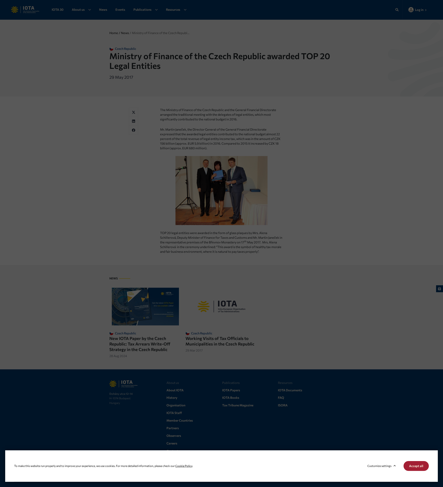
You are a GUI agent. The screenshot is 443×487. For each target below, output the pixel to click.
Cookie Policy (183, 465)
